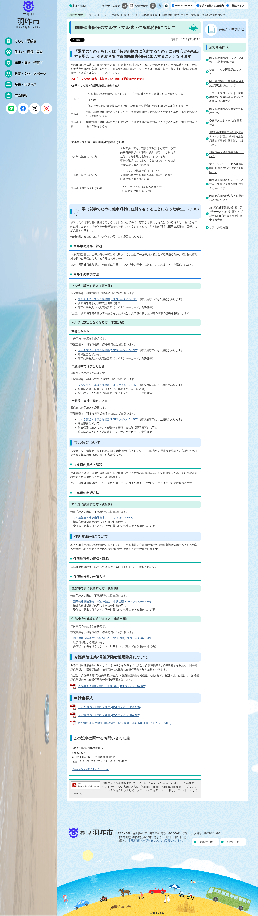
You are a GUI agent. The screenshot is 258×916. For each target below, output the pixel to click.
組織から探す (207, 841)
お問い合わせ (234, 841)
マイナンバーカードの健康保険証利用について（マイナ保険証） (226, 168)
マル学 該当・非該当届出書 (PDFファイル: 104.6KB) (109, 707)
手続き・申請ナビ (231, 29)
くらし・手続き (110, 14)
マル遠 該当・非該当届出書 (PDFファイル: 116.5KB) (109, 715)
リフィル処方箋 (218, 227)
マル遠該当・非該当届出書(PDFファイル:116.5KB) (103, 517)
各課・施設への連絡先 (211, 5)
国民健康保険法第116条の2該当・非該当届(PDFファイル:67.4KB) (112, 601)
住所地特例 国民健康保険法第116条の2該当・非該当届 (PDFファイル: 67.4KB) (124, 723)
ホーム (92, 14)
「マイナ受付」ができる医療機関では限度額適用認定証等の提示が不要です (226, 97)
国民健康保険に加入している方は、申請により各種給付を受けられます (226, 184)
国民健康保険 (150, 14)
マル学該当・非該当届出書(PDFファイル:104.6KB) (108, 299)
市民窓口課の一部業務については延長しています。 (156, 840)
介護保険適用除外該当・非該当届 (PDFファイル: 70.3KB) (112, 686)
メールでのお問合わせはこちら (90, 769)
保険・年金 (130, 14)
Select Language (184, 5)
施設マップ (238, 5)
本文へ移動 (79, 5)
